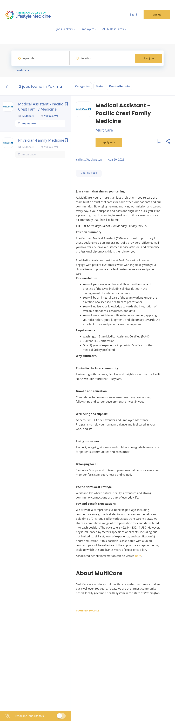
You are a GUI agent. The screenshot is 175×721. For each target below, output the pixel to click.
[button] (167, 141)
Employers (87, 29)
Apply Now (109, 142)
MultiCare (104, 130)
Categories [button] (82, 86)
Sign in (134, 14)
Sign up (157, 14)
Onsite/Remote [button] (119, 86)
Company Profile (87, 610)
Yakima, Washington (89, 159)
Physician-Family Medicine (41, 140)
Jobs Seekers (64, 29)
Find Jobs (149, 58)
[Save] (66, 103)
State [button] (99, 86)
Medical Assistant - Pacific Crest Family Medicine (40, 106)
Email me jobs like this (29, 716)
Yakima (21, 70)
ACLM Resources (113, 29)
